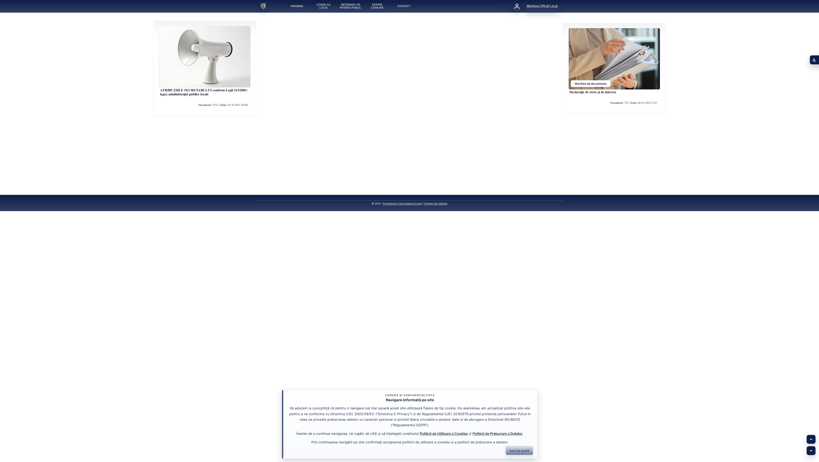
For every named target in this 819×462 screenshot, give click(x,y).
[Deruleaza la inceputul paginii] (811, 439)
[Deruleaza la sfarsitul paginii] (811, 450)
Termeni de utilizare (435, 203)
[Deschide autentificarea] (517, 6)
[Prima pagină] (263, 6)
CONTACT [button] (403, 6)
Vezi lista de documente (590, 83)
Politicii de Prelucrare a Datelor (497, 433)
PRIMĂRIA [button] (297, 6)
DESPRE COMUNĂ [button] (377, 6)
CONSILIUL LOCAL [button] (324, 6)
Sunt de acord (519, 450)
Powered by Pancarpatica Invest (402, 203)
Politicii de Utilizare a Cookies (444, 433)
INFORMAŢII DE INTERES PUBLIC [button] (350, 6)
